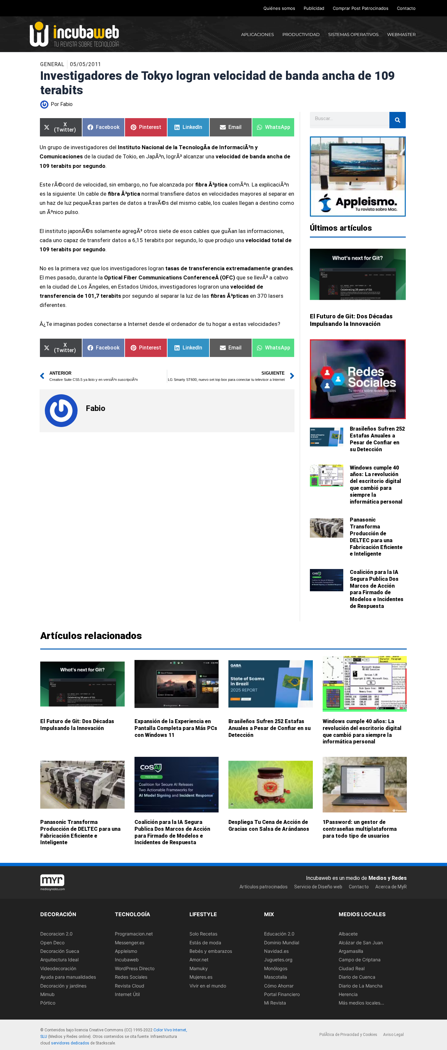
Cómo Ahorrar (279, 985)
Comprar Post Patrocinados (360, 8)
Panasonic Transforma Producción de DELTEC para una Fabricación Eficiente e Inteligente (376, 537)
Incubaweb (127, 960)
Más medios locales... (361, 1003)
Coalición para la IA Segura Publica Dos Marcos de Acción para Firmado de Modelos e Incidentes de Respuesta (376, 589)
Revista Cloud (129, 985)
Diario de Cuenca (357, 977)
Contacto (406, 8)
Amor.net (198, 960)
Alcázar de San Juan (361, 942)
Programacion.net (134, 933)
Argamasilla (351, 951)
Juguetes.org (278, 960)
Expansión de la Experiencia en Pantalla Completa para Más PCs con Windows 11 (175, 728)
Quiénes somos (279, 8)
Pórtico (47, 1003)
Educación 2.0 (279, 933)
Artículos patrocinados (264, 886)
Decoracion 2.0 (56, 933)
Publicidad (314, 8)
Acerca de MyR (391, 886)
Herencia (348, 994)
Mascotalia (275, 977)
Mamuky (198, 968)
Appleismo (126, 951)
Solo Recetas (203, 933)
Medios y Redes (387, 878)
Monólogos (275, 968)
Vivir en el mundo (207, 985)
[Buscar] (397, 120)
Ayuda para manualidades (68, 977)
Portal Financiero (282, 994)
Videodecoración (58, 968)
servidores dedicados (70, 1043)
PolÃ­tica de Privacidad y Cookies (348, 1035)
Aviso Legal (393, 1035)
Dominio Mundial (281, 942)
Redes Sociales (131, 977)
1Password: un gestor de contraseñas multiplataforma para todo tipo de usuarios (360, 829)
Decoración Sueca (59, 951)
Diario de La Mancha (361, 985)
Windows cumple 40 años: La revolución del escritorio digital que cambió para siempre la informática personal (376, 485)
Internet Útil (127, 994)
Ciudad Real (352, 968)
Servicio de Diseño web (318, 886)
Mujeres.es (200, 977)
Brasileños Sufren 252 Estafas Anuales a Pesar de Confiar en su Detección (377, 439)
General (52, 64)
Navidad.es (276, 951)
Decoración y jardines (63, 985)
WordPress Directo (134, 968)
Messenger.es (129, 942)
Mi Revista (275, 1003)
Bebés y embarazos (210, 951)
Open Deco (52, 942)
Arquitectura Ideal (59, 960)
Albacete (348, 933)
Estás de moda (205, 942)
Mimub (47, 994)
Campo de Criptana (360, 960)
